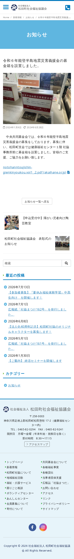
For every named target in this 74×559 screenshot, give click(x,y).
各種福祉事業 (51, 467)
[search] (66, 263)
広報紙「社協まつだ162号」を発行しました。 (37, 312)
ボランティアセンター (20, 493)
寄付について (15, 509)
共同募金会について (55, 462)
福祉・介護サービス (19, 483)
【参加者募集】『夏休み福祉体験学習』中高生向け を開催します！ (39, 295)
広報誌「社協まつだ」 (56, 483)
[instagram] (43, 527)
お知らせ (30, 17)
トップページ (15, 462)
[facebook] (32, 527)
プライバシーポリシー (56, 503)
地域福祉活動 (15, 477)
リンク (47, 498)
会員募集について (17, 503)
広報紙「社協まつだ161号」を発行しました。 (37, 346)
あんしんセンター (17, 498)
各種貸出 (48, 472)
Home (6, 17)
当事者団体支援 (52, 477)
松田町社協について (19, 472)
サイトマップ (51, 509)
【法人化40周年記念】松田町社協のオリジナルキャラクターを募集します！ (39, 329)
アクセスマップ (38, 444)
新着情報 (17, 17)
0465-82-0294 (68, 7)
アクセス (48, 493)
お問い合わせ (51, 488)
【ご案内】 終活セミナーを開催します (35, 361)
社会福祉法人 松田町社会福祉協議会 (30, 7)
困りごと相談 (15, 488)
